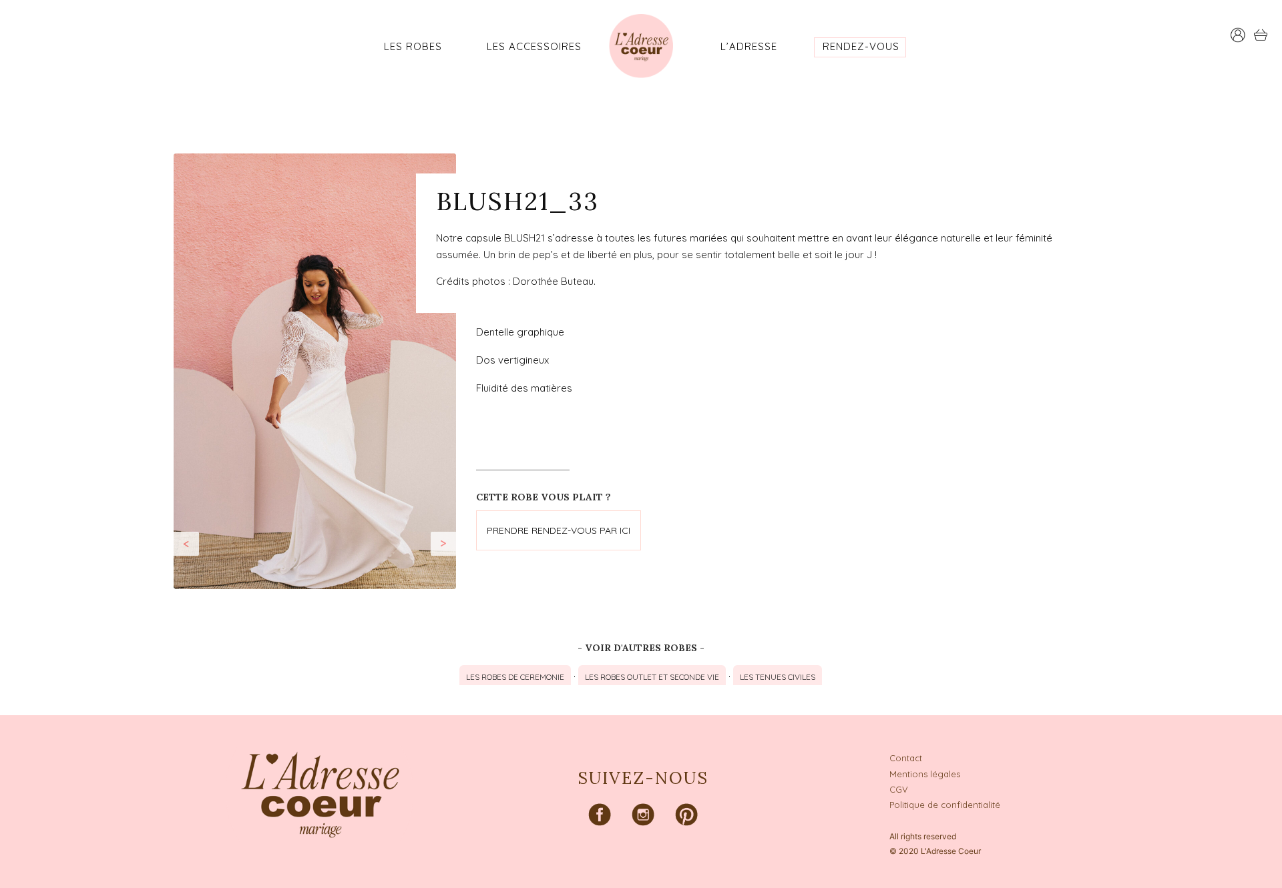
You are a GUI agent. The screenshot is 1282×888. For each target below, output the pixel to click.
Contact (905, 758)
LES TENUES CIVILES (777, 677)
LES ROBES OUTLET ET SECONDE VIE (652, 677)
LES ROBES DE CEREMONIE (515, 677)
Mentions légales (924, 774)
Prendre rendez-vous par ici (558, 530)
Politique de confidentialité (944, 804)
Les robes (413, 46)
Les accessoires (534, 46)
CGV (898, 789)
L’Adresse (748, 46)
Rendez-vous (861, 46)
